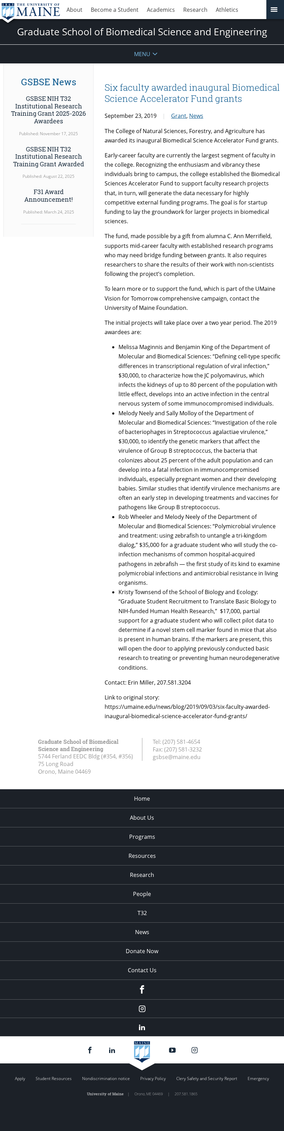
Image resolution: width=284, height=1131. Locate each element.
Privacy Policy (153, 1078)
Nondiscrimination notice (106, 1078)
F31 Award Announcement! (48, 195)
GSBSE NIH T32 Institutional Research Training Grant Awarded (48, 156)
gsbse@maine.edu (177, 757)
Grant (178, 116)
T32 (142, 913)
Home (142, 798)
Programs (142, 837)
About (74, 10)
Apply (20, 1078)
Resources (142, 856)
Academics (161, 10)
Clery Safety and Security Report (206, 1078)
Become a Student (115, 10)
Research (195, 10)
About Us (142, 817)
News (196, 116)
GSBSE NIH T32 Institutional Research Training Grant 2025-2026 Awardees (48, 109)
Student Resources (54, 1078)
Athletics (227, 10)
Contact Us (142, 970)
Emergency (258, 1078)
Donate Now (142, 951)
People (142, 894)
